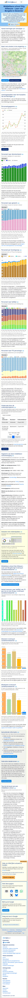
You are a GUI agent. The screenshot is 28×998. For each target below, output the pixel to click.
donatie (4, 870)
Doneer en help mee (8, 877)
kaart (6, 748)
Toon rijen (14, 434)
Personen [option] (4, 158)
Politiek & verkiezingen (8, 965)
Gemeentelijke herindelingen (10, 973)
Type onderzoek (4, 418)
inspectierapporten (18, 444)
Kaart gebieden (6, 980)
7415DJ (17, 481)
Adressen (5, 947)
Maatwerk (5, 991)
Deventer (21, 484)
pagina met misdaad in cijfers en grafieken (11, 727)
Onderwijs (5, 964)
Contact (5, 990)
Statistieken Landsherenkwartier (10, 584)
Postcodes (5, 950)
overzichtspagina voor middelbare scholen (13, 745)
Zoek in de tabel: (7, 415)
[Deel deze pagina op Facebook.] (11, 891)
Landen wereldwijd (7, 953)
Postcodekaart (6, 984)
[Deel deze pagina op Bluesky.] (16, 895)
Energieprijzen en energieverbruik (11, 960)
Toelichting (5, 149)
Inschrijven (5, 910)
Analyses (5, 970)
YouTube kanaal (6, 993)
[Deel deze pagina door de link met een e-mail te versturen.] (6, 891)
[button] (24, 29)
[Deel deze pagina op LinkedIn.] (16, 891)
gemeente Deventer (8, 753)
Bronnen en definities (8, 971)
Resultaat (12, 419)
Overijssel (8, 486)
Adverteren (5, 988)
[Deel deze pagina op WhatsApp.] (21, 891)
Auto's (4, 957)
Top (23, 933)
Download (4, 561)
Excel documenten (17, 553)
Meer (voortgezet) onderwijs (9, 756)
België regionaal (16, 953)
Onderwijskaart (6, 982)
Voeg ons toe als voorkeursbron (11, 924)
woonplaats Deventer (8, 741)
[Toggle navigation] (21, 2)
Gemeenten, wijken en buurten (10, 948)
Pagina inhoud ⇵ (15, 24)
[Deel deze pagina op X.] (11, 895)
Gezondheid (6, 959)
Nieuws (4, 974)
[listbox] (4, 159)
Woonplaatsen (11, 950)
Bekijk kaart (5, 80)
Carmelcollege (13, 477)
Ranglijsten (5, 976)
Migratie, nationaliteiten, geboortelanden (13, 962)
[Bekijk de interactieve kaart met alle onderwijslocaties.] (14, 64)
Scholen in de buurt (15, 80)
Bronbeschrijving (6, 781)
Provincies (5, 951)
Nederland (10, 951)
